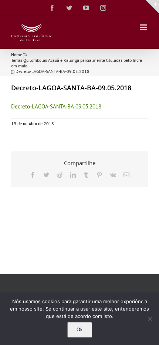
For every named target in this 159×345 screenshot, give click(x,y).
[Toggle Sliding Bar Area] (152, 6)
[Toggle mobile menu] (144, 27)
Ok (80, 329)
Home (16, 54)
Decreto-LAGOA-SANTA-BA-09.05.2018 (56, 106)
